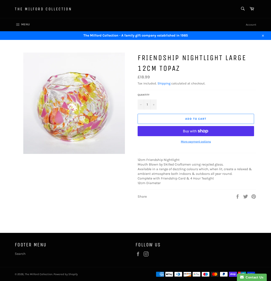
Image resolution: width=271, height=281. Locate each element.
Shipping (164, 83)
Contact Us (254, 277)
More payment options (196, 141)
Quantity (143, 94)
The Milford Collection (43, 9)
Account (251, 24)
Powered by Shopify (66, 274)
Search (20, 254)
